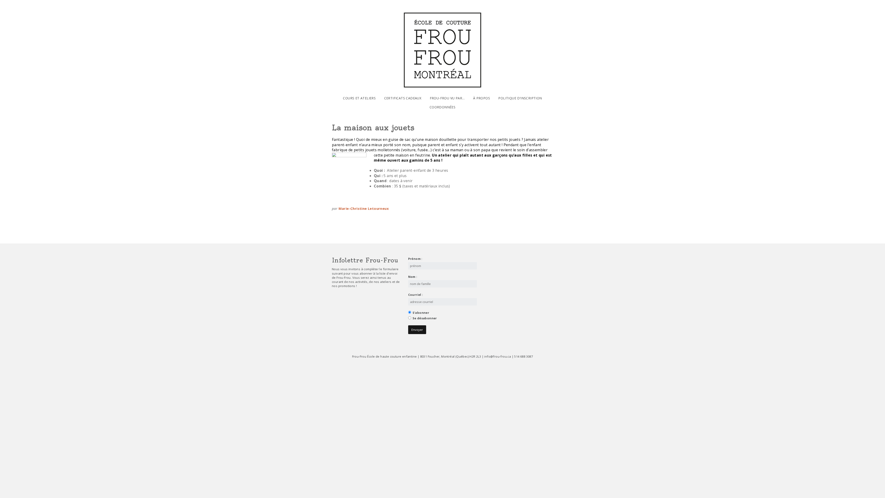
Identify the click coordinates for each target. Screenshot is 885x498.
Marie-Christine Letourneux (364, 208)
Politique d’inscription (520, 98)
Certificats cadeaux (403, 98)
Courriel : (415, 295)
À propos (481, 98)
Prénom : (415, 259)
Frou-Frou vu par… (447, 98)
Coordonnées (442, 107)
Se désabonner (425, 318)
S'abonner (421, 313)
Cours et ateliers (359, 98)
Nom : (412, 277)
